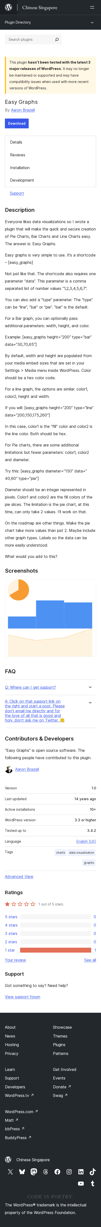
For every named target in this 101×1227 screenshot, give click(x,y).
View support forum (22, 996)
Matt (12, 1120)
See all (90, 959)
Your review (15, 959)
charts (60, 852)
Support (17, 193)
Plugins (59, 1044)
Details (16, 142)
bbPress (15, 1128)
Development (22, 180)
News (10, 1036)
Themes (60, 1036)
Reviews (17, 154)
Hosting (12, 1044)
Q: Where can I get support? (30, 687)
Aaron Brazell (23, 110)
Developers (15, 1086)
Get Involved (64, 1069)
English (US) (86, 841)
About (10, 1027)
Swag (60, 1095)
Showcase (62, 1027)
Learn (10, 1069)
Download (16, 123)
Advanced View (19, 876)
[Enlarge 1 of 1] (89, 585)
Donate (62, 1086)
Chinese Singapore (33, 1159)
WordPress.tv (19, 1095)
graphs (89, 862)
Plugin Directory (18, 22)
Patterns (60, 1053)
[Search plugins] (57, 39)
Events (59, 1078)
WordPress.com (21, 1111)
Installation (20, 167)
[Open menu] (93, 7)
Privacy (11, 1053)
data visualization (81, 852)
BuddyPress (18, 1137)
